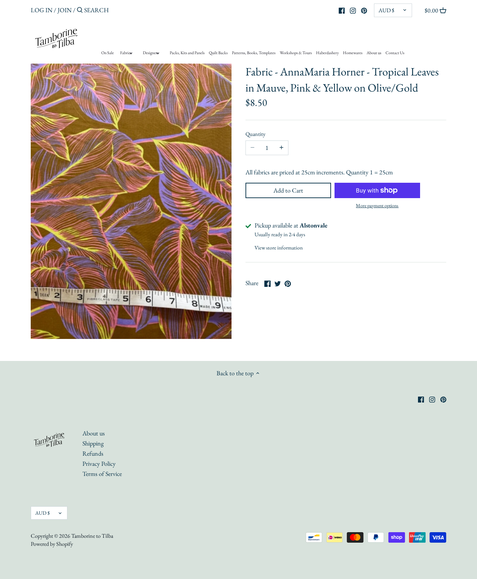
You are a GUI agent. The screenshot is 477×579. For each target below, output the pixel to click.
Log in (41, 10)
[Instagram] (353, 9)
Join (65, 10)
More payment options (377, 205)
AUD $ (386, 10)
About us (93, 433)
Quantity (255, 134)
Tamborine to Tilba (92, 536)
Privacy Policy (99, 463)
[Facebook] (342, 9)
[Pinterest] (364, 9)
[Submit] (80, 11)
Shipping (93, 443)
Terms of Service (102, 474)
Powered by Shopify (52, 544)
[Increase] (281, 148)
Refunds (92, 453)
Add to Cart (288, 190)
